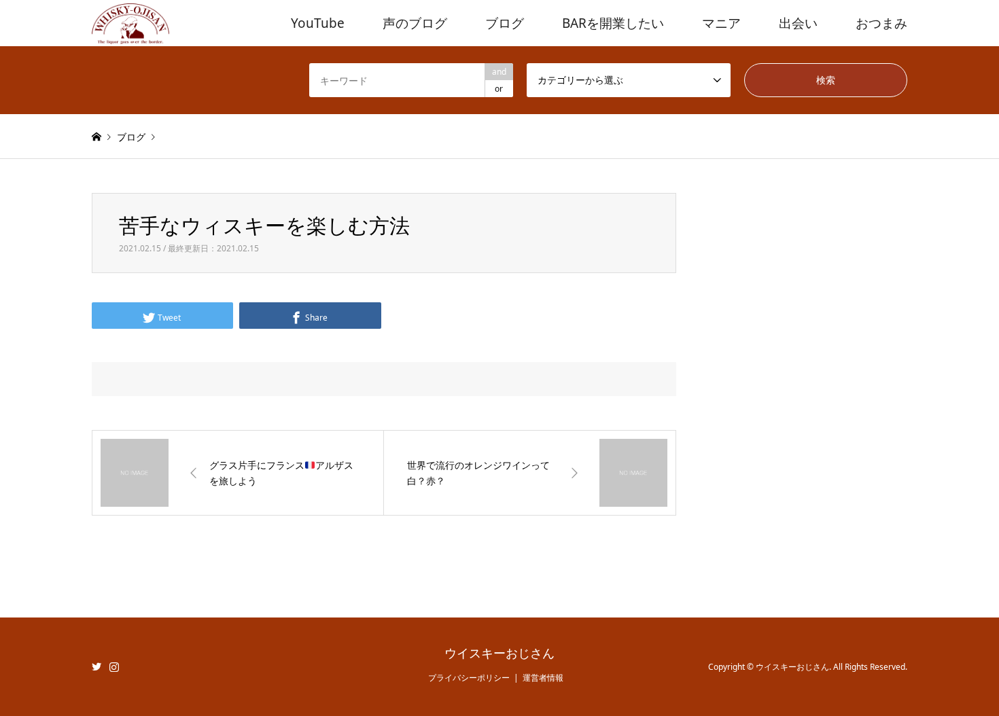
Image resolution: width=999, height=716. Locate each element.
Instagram (114, 666)
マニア (721, 23)
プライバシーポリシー (469, 677)
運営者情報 (543, 677)
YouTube (318, 23)
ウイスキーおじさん (499, 653)
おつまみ (881, 23)
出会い (798, 23)
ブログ (504, 23)
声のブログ (415, 23)
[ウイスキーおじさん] (130, 22)
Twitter (96, 666)
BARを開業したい (613, 23)
